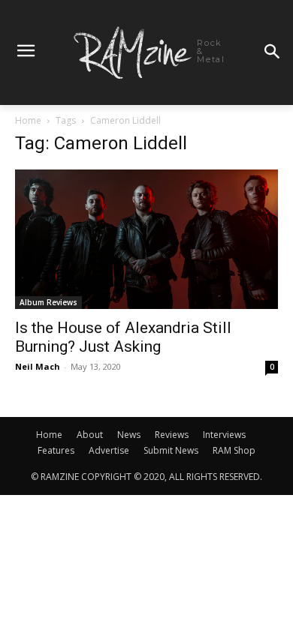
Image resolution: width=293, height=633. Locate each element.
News (128, 434)
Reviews (172, 434)
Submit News (170, 450)
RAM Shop (234, 450)
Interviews (224, 434)
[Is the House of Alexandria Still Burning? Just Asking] (146, 239)
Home (28, 120)
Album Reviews (48, 302)
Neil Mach (37, 366)
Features (56, 450)
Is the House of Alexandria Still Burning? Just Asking (123, 337)
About (90, 434)
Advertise (109, 450)
